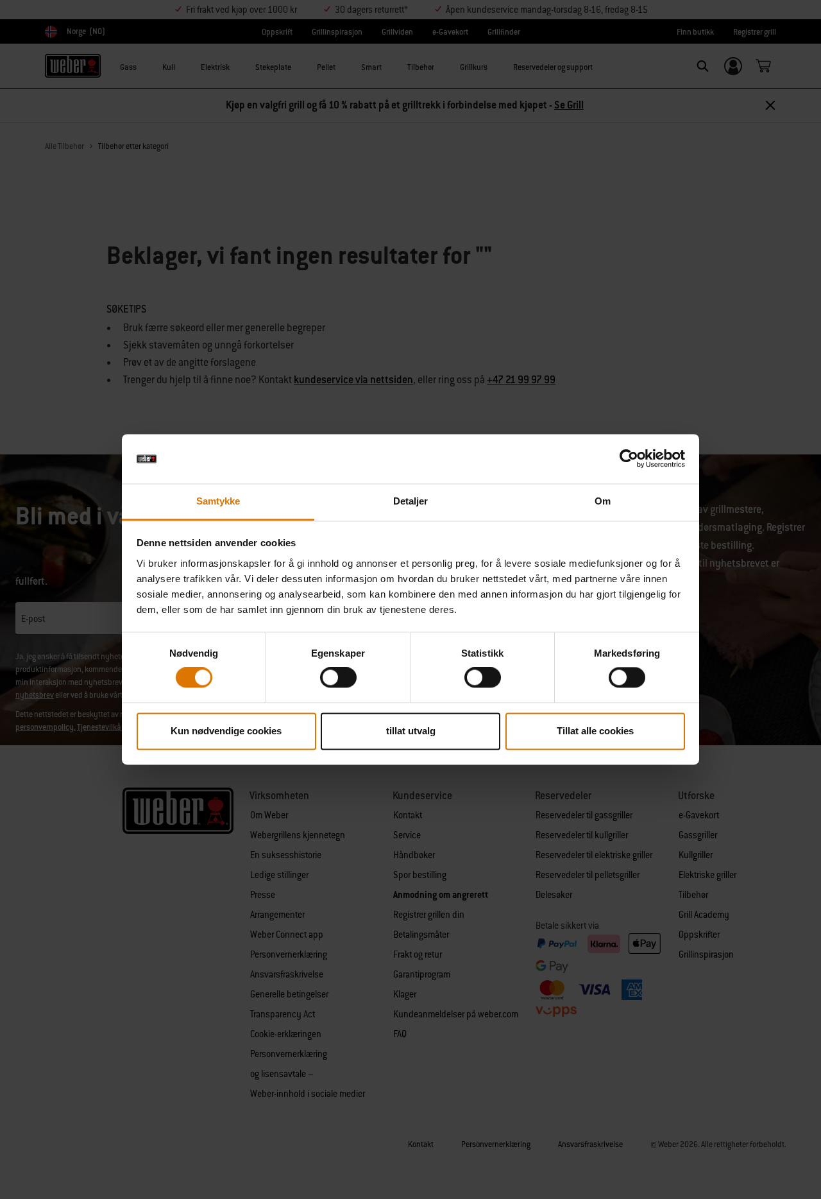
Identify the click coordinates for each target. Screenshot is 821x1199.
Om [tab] (603, 501)
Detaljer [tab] (410, 501)
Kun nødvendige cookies (226, 730)
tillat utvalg (411, 730)
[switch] (338, 678)
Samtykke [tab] (218, 501)
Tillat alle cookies (595, 730)
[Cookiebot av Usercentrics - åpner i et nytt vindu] (629, 459)
